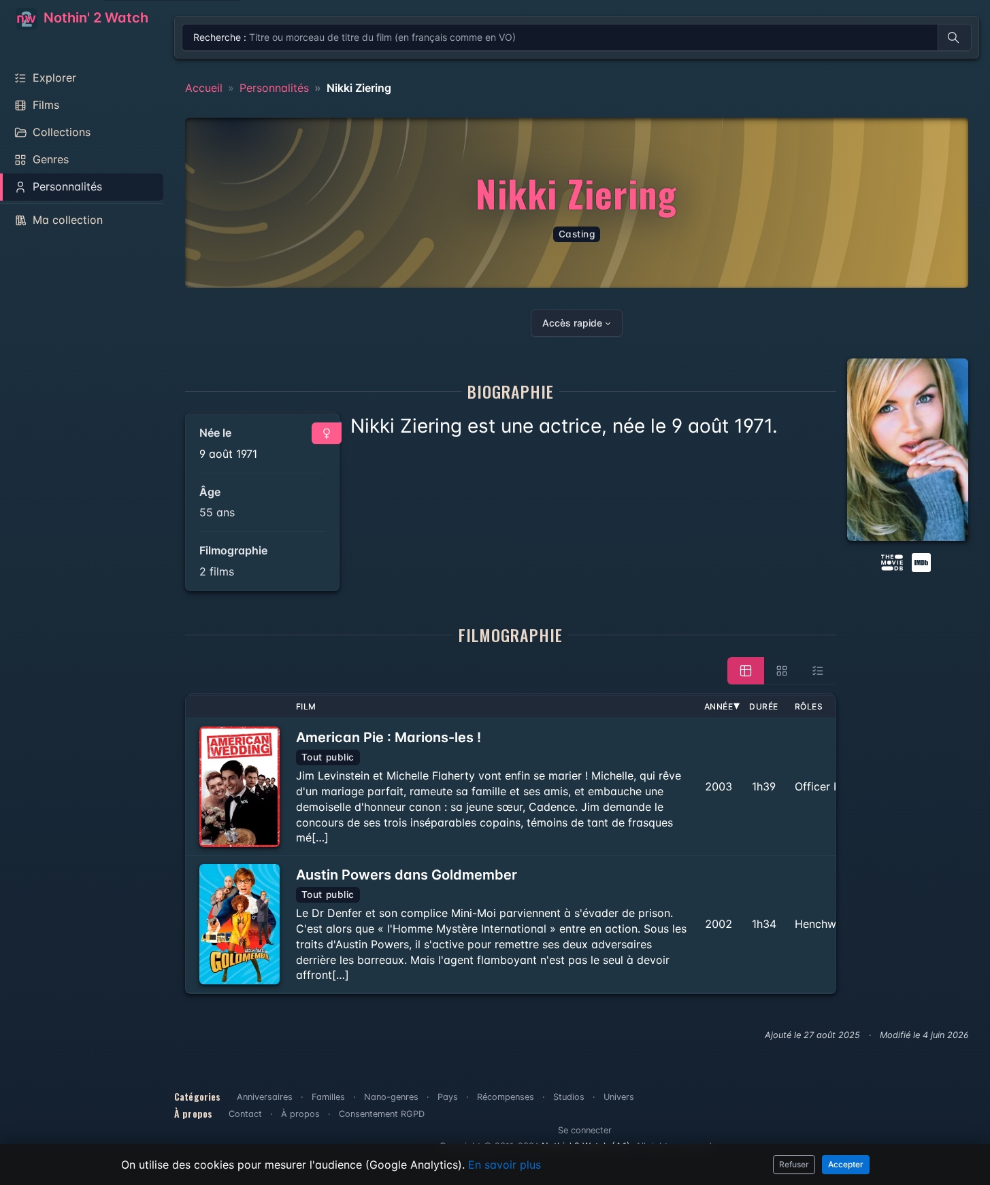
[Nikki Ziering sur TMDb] (892, 561)
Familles (328, 1097)
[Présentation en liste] (817, 670)
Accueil (203, 88)
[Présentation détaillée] (745, 670)
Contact (245, 1114)
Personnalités (274, 88)
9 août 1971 (228, 454)
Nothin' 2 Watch (94, 18)
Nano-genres (391, 1097)
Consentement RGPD (382, 1114)
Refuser (794, 1164)
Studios (568, 1097)
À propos (300, 1114)
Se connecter (585, 1130)
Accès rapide (572, 323)
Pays (448, 1097)
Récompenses (505, 1097)
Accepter (845, 1164)
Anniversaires (265, 1097)
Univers (619, 1097)
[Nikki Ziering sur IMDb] (923, 561)
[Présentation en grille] (781, 670)
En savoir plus (504, 1164)
